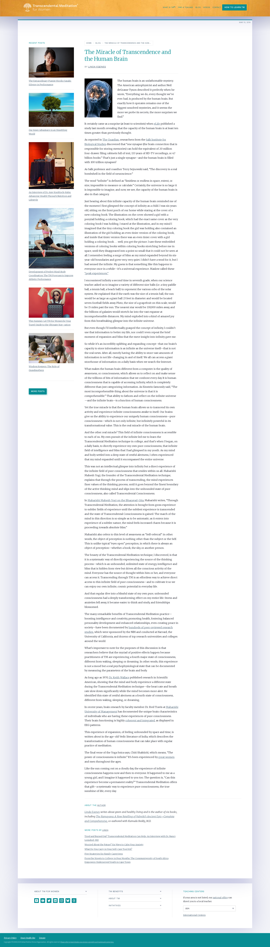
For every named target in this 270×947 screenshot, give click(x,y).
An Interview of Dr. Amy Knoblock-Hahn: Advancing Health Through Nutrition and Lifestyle (50, 196)
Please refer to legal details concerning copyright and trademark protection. (87, 942)
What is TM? (169, 7)
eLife (157, 123)
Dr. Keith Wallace (119, 677)
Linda (105, 830)
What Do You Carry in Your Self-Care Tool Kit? (108, 849)
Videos (206, 7)
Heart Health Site (27, 938)
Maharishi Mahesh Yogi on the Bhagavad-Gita (116, 500)
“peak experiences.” (96, 273)
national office (220, 897)
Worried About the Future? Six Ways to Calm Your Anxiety (114, 844)
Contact (216, 7)
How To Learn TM (234, 7)
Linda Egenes (97, 66)
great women (166, 757)
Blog (198, 7)
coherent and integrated (140, 720)
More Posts (38, 391)
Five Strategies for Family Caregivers (104, 854)
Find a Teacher (185, 7)
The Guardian (110, 139)
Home (89, 43)
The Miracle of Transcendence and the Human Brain (131, 43)
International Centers (194, 915)
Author (101, 805)
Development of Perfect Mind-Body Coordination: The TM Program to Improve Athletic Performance (51, 275)
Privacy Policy (10, 938)
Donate (42, 938)
